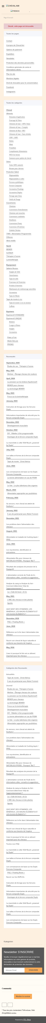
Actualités (10, 674)
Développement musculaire (17, 426)
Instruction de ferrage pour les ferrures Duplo (20, 408)
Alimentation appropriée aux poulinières (22, 493)
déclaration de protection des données (18, 964)
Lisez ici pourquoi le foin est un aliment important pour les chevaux (20, 654)
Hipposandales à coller (16, 179)
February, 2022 (12, 498)
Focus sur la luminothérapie (17, 396)
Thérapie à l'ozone (13, 256)
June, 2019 (10, 626)
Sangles (11, 329)
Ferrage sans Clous (15, 196)
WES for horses (14, 155)
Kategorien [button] (8, 942)
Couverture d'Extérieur (17, 227)
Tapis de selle (13, 279)
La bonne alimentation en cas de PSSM (22, 478)
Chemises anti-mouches (17, 213)
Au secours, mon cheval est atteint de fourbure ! (20, 505)
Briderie (12, 322)
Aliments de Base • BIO (17, 131)
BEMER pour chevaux (15, 385)
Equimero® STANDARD (15, 315)
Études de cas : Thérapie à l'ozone (20, 366)
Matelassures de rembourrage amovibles (22, 289)
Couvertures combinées (17, 216)
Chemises (12, 206)
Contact (9, 41)
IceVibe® (9, 253)
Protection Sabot (12, 172)
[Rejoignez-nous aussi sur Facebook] (4, 1005)
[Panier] (33, 11)
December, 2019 (12, 618)
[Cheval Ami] (12, 6)
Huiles (11, 141)
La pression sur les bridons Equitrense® (22, 382)
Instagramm (10, 92)
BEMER (9, 249)
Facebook (10, 87)
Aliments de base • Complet (18, 127)
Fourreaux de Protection (17, 282)
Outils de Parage (14, 199)
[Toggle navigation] (3, 5)
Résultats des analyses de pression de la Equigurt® (21, 568)
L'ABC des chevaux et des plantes (20, 600)
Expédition (10, 54)
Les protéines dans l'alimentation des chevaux (20, 525)
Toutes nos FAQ (12, 844)
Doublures (12, 220)
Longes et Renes (14, 325)
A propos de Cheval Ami (15, 45)
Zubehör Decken (14, 230)
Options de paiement (14, 50)
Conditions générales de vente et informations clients (18, 68)
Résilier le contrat (23, 996)
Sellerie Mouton (12, 268)
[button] (44, 6)
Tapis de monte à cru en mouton (20, 303)
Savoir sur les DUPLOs (15, 877)
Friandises (12, 148)
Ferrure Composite (15, 186)
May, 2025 (10, 371)
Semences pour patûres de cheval (20, 158)
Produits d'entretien (15, 286)
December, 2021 (12, 518)
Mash (11, 144)
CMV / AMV (13, 137)
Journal (9, 686)
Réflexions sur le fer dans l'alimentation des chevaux (22, 633)
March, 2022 (11, 490)
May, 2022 (10, 482)
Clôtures (9, 237)
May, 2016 (10, 647)
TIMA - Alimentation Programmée (18, 234)
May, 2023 (10, 393)
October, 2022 (11, 430)
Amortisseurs (13, 275)
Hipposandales (14, 175)
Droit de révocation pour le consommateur (22, 83)
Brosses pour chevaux (16, 168)
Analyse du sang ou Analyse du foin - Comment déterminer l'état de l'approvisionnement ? (20, 586)
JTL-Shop (27, 1020)
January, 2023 (11, 401)
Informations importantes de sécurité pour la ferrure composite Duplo (22, 416)
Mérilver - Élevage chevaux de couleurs (22, 374)
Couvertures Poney (15, 223)
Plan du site (10, 74)
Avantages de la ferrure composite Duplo (22, 437)
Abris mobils (10, 241)
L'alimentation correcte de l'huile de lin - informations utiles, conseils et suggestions (22, 576)
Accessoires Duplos (15, 192)
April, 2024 (10, 378)
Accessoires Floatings (16, 189)
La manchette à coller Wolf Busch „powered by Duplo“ (22, 444)
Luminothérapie (12, 260)
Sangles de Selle (14, 272)
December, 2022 (12, 422)
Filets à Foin (12, 337)
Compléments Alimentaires (18, 151)
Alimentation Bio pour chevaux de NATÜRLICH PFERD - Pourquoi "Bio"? (20, 559)
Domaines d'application (17, 117)
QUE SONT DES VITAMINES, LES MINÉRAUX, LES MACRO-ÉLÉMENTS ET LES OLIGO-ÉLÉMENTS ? (22, 611)
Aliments (9, 113)
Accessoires (13, 292)
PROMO (10, 344)
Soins (8, 162)
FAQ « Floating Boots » (16, 622)
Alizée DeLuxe (12, 341)
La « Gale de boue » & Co (17, 592)
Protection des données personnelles (20, 63)
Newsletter (10, 58)
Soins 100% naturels (16, 165)
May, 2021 (10, 596)
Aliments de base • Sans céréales (20, 134)
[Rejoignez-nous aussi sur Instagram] (10, 1005)
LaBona (11, 306)
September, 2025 (13, 363)
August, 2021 (11, 531)
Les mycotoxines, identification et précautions (18, 551)
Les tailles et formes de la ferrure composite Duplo (22, 457)
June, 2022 (10, 466)
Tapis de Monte (14, 296)
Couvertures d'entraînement (18, 210)
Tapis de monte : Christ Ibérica (18, 461)
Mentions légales (12, 78)
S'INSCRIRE (33, 970)
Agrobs (10, 603)
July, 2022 (10, 450)
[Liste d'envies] (29, 11)
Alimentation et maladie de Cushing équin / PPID (22, 538)
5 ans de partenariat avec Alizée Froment (22, 514)
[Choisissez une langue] (16, 11)
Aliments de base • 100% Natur (19, 124)
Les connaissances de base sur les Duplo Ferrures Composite (21, 473)
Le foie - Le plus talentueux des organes (22, 485)
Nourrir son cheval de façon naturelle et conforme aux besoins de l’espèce (21, 642)
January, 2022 (11, 510)
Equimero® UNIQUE (14, 318)
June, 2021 (10, 544)
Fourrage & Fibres (15, 120)
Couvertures (11, 203)
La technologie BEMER (16, 389)
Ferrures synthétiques (16, 182)
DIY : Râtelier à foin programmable (20, 433)
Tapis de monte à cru (14, 299)
